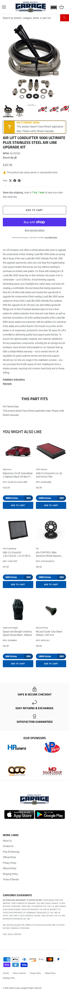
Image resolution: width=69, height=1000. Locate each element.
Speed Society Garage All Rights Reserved (25, 988)
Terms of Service (11, 879)
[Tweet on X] (10, 180)
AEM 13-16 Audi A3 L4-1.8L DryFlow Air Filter (49, 475)
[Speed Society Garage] (31, 7)
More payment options (34, 230)
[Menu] (4, 7)
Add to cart (34, 210)
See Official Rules (51, 237)
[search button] (64, 17)
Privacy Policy (9, 863)
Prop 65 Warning (11, 852)
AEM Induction (41, 469)
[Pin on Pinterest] (19, 180)
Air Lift (13, 157)
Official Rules (9, 857)
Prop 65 (6, 973)
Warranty (7, 384)
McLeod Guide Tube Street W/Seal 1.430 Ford (49, 633)
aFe (37, 548)
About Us (7, 840)
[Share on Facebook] (14, 180)
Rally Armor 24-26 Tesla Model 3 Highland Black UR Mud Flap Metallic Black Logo (18, 475)
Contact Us (8, 846)
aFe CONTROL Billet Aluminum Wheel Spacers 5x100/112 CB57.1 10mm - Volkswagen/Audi (49, 554)
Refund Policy (9, 868)
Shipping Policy (10, 874)
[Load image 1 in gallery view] (34, 62)
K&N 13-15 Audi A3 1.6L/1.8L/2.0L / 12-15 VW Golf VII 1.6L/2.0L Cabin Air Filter (18, 554)
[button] (53, 7)
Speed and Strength (10, 627)
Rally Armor (7, 469)
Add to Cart (18, 505)
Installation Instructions (14, 379)
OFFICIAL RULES (14, 925)
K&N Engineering (9, 548)
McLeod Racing (42, 627)
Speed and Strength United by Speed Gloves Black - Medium (17, 633)
